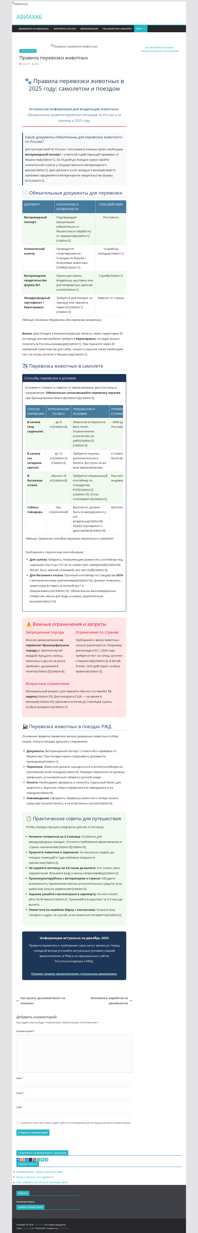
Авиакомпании (89, 28)
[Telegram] (46, 1159)
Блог (139, 28)
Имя (19, 1078)
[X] (30, 1159)
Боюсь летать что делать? (34, 1177)
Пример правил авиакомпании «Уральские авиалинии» (74, 974)
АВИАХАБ (29, 17)
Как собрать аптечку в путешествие (42, 1182)
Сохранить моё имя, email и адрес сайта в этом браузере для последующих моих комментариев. (75, 1122)
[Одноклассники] (22, 1159)
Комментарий (25, 1031)
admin (36, 64)
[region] (74, 264)
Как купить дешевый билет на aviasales (42, 1000)
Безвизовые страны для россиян (39, 1172)
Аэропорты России (65, 28)
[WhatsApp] (38, 1159)
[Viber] (34, 1159)
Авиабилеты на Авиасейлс (34, 28)
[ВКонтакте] (18, 1159)
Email (20, 1093)
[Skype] (42, 1159)
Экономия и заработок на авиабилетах (109, 1000)
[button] (143, 29)
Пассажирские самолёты (117, 28)
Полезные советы (27, 51)
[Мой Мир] (26, 1159)
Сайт (19, 1107)
